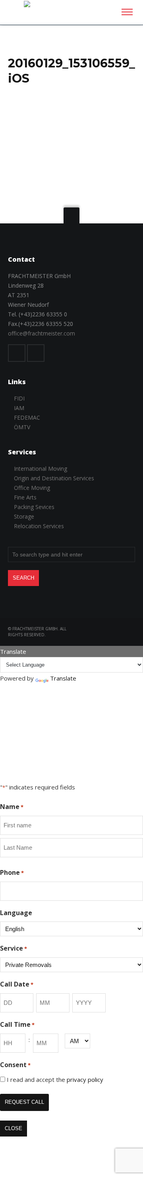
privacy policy (85, 1079)
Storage (24, 516)
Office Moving (32, 487)
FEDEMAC (27, 417)
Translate (63, 678)
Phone (12, 872)
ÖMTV (22, 427)
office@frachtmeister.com (41, 333)
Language (16, 912)
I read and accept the (55, 1079)
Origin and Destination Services (54, 478)
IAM (19, 408)
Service (13, 948)
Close (13, 1128)
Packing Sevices (34, 507)
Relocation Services (39, 526)
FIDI (19, 398)
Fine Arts (25, 497)
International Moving (40, 468)
